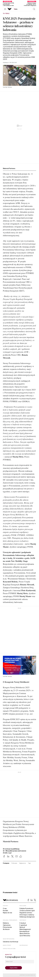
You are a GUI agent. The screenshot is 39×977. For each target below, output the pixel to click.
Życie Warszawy (25, 935)
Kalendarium (24, 945)
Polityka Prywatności (26, 908)
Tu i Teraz (6, 13)
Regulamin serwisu (26, 913)
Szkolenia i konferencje (10, 942)
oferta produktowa (9, 948)
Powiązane (6, 863)
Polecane (14, 863)
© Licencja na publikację (11, 849)
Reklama (6, 923)
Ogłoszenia (6, 925)
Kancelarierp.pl (24, 931)
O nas (5, 908)
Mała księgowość (25, 929)
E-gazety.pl (23, 925)
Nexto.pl (22, 927)
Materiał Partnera (9, 168)
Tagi (29, 863)
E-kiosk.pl (23, 923)
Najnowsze (22, 863)
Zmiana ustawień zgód (27, 910)
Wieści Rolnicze (25, 933)
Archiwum (6, 929)
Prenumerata (7, 927)
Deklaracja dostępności (27, 917)
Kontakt (5, 910)
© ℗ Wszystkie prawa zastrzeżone (14, 851)
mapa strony (7, 945)
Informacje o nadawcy (27, 915)
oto (15, 9)
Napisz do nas (7, 913)
